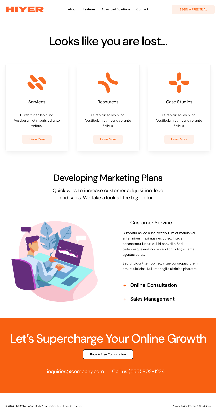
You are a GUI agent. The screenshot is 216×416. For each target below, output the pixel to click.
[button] (161, 223)
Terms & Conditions (200, 406)
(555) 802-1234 (147, 371)
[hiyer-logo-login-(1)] (24, 7)
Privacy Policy (179, 406)
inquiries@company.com (75, 371)
